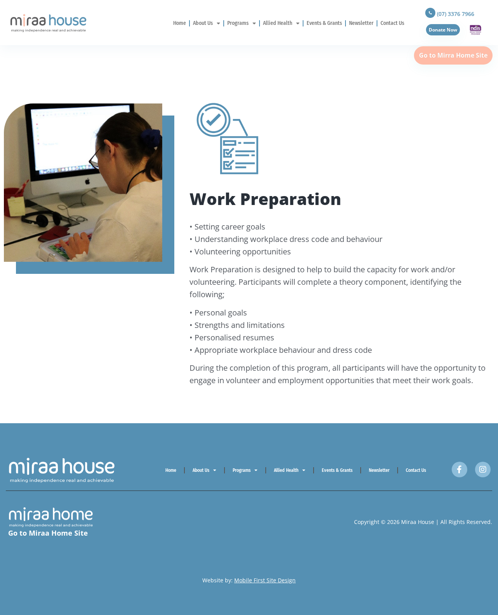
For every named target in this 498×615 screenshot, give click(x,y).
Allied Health (277, 23)
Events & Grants (324, 23)
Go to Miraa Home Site (48, 533)
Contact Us (392, 23)
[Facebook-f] (459, 469)
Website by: (249, 580)
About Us (203, 23)
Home (179, 23)
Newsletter (361, 23)
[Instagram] (483, 469)
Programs (238, 23)
